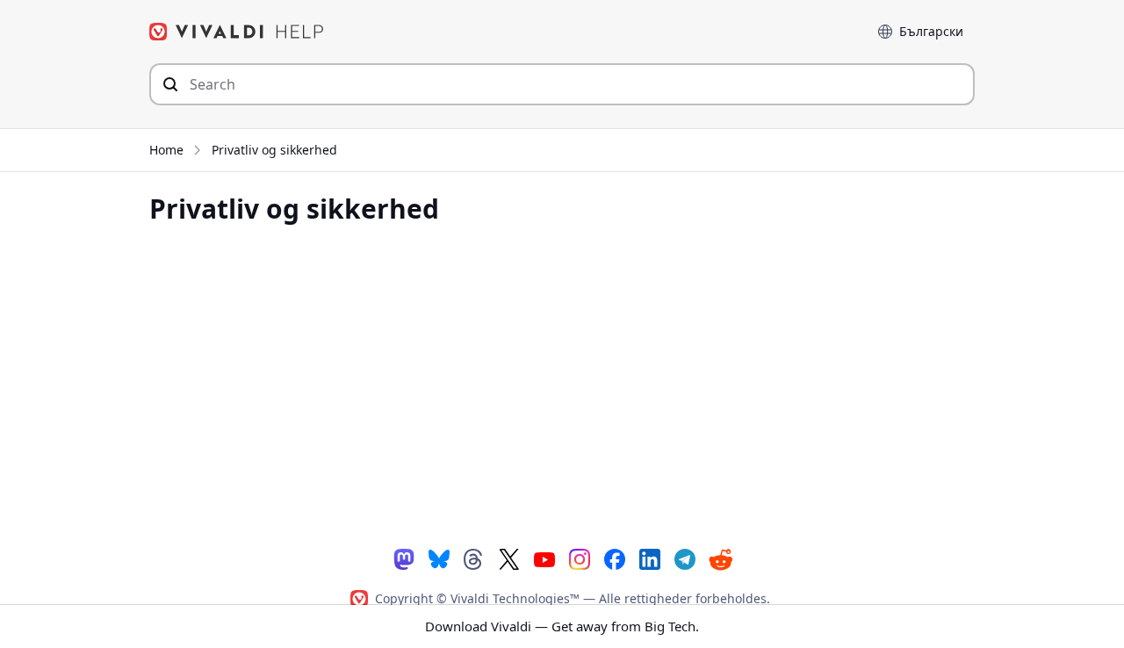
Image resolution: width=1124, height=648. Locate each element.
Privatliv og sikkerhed (274, 149)
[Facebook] (614, 558)
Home (166, 149)
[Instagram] (579, 558)
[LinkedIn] (650, 558)
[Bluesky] (439, 558)
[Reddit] (720, 559)
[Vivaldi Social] (404, 558)
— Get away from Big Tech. (562, 626)
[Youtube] (544, 558)
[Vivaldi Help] (237, 31)
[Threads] (474, 558)
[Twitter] (509, 558)
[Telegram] (685, 558)
